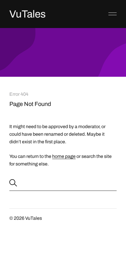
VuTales (27, 14)
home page (64, 156)
